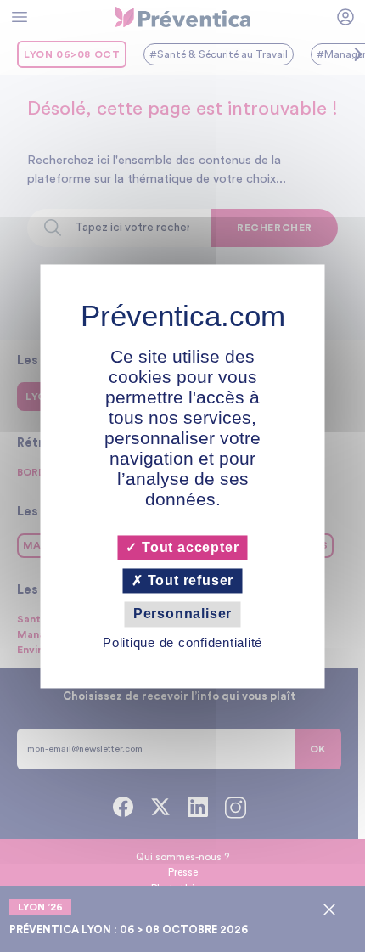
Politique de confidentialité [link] (182, 642)
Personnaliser (182, 614)
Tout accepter (188, 547)
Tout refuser (188, 581)
